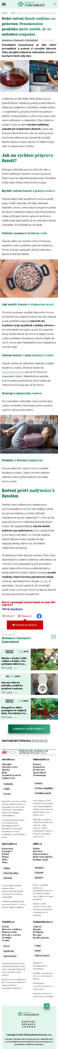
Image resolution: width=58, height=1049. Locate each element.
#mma (7, 868)
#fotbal (8, 878)
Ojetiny (6, 770)
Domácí (37, 764)
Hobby (36, 848)
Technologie (39, 775)
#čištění (39, 872)
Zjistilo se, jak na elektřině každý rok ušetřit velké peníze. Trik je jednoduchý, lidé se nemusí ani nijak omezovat (43, 828)
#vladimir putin (43, 793)
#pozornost (10, 956)
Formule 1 (7, 851)
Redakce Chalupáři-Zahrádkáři (20, 40)
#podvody (9, 951)
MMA (4, 860)
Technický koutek (11, 775)
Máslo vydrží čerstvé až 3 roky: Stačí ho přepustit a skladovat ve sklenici (42, 909)
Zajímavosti (8, 778)
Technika (6, 937)
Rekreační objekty (43, 857)
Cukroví (37, 926)
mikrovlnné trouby (13, 371)
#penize (39, 877)
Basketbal (7, 848)
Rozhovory (39, 770)
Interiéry (38, 851)
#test (7, 946)
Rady (4, 772)
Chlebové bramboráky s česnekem (40, 966)
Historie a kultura (12, 929)
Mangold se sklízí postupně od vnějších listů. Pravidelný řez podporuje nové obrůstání (13, 713)
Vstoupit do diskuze (25, 625)
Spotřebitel (39, 772)
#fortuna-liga (11, 873)
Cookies (29, 1027)
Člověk (5, 926)
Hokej (5, 857)
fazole (35, 741)
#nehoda (8, 784)
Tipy (13, 13)
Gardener (16, 608)
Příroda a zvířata (11, 935)
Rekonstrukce (40, 854)
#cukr (38, 945)
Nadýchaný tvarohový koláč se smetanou (43, 986)
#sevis (7, 794)
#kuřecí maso (42, 955)
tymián (44, 581)
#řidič (7, 789)
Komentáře (39, 767)
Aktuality (7, 764)
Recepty (37, 935)
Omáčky (37, 929)
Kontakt (29, 1022)
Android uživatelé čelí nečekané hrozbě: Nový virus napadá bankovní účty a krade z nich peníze (13, 969)
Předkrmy (38, 932)
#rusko (38, 783)
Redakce (29, 1024)
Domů (5, 13)
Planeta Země (9, 932)
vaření (43, 741)
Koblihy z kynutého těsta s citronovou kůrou (43, 976)
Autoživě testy (10, 767)
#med (37, 950)
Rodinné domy (40, 860)
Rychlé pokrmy (41, 937)
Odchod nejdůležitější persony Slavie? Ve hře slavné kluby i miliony (13, 904)
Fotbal (5, 854)
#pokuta (39, 867)
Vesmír (6, 940)
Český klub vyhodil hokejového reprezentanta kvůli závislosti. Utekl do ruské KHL (12, 891)
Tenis (5, 862)
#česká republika (44, 788)
